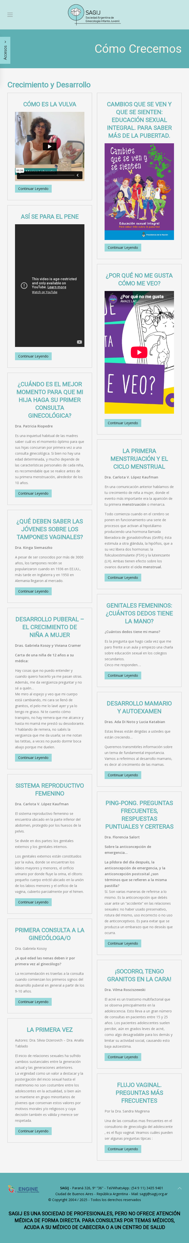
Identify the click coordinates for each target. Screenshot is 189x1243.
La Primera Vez (50, 1029)
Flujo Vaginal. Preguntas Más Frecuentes (139, 1093)
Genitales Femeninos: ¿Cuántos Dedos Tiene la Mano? (139, 613)
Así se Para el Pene (50, 216)
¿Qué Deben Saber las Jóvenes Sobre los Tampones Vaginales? (49, 529)
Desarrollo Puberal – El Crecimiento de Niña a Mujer (50, 627)
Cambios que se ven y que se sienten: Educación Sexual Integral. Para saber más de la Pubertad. (139, 120)
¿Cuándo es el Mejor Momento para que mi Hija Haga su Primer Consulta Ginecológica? (49, 400)
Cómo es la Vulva (49, 104)
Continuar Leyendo (33, 188)
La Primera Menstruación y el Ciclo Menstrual (139, 459)
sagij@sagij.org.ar (154, 1193)
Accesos (5, 52)
